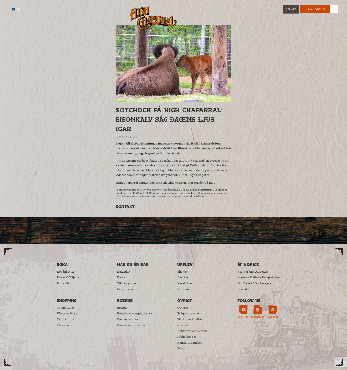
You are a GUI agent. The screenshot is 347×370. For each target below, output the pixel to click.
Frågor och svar (188, 313)
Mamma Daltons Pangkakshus (258, 277)
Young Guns (65, 308)
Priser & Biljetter (69, 277)
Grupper (183, 325)
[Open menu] (334, 9)
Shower (182, 271)
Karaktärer (185, 283)
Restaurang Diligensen (253, 271)
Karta (121, 277)
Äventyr (183, 277)
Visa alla (243, 289)
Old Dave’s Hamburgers (254, 283)
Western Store (67, 313)
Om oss (182, 308)
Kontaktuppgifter (189, 343)
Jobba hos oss (186, 337)
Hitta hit (63, 283)
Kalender (123, 271)
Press (181, 348)
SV (18, 9)
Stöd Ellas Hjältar (189, 319)
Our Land (184, 289)
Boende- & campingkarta (134, 313)
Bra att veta (125, 289)
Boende (122, 308)
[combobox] (16, 9)
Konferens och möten (192, 331)
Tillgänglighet (127, 283)
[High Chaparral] (153, 17)
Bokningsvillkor (128, 319)
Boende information (131, 325)
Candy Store (65, 319)
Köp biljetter (66, 271)
